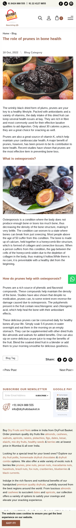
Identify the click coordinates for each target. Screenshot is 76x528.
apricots (17, 437)
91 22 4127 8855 (37, 3)
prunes (20, 465)
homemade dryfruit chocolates (37, 457)
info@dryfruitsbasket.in (26, 409)
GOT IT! (11, 523)
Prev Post (10, 370)
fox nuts (33, 468)
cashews (62, 434)
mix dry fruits (19, 441)
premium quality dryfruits (31, 484)
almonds (50, 434)
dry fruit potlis (10, 457)
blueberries (61, 468)
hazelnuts (8, 468)
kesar (62, 437)
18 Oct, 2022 (10, 52)
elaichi (6, 441)
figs (48, 437)
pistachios (38, 437)
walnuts (7, 437)
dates (54, 437)
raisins (27, 437)
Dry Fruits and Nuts (19, 430)
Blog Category (33, 52)
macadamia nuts (62, 465)
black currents (11, 472)
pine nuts (31, 465)
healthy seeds (36, 441)
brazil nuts (21, 468)
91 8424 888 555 (16, 3)
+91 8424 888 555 (23, 405)
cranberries (46, 468)
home (6, 33)
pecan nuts (44, 465)
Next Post (66, 370)
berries (51, 441)
